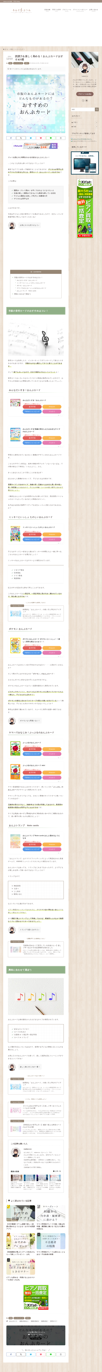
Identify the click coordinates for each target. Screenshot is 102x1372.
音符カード (53, 1321)
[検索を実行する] (97, 109)
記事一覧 (58, 1171)
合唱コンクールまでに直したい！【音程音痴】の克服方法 (16, 1185)
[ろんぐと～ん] (21, 10)
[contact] (86, 100)
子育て (26, 63)
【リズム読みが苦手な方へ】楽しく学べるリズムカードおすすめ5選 (42, 1107)
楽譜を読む (44, 1321)
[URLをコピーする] (60, 138)
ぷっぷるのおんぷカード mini (34, 765)
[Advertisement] (51, 32)
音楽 (10, 63)
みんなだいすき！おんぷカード (27, 280)
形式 (34, 1180)
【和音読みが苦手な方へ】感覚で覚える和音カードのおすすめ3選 (42, 1126)
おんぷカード (13, 1321)
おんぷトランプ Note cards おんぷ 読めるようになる (41, 837)
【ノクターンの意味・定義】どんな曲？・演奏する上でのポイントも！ (29, 1186)
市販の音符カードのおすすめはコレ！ (28, 277)
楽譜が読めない (24, 1321)
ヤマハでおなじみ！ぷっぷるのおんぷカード (31, 288)
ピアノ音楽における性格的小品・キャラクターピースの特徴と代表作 (42, 1186)
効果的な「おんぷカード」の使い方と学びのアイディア (42, 610)
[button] (11, 138)
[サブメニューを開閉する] (96, 122)
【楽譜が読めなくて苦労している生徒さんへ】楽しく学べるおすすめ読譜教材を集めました (42, 946)
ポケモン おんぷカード (24, 285)
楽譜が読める (35, 1321)
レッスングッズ (18, 63)
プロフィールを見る (84, 94)
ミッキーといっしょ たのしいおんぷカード (31, 283)
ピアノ (46, 1180)
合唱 (21, 1180)
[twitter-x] (83, 100)
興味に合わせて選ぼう (22, 294)
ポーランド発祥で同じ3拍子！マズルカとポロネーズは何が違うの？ (55, 1186)
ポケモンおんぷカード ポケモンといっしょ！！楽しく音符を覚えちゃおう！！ (41, 640)
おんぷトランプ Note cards (26, 291)
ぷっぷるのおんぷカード (32, 742)
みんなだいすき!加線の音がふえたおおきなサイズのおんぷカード (41, 430)
